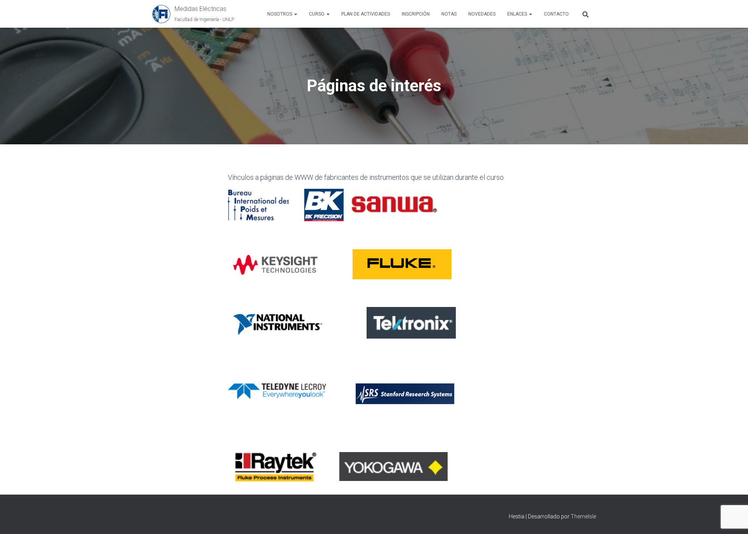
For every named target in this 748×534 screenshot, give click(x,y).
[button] (295, 14)
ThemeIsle (583, 516)
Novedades (482, 14)
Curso (317, 14)
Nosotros (280, 14)
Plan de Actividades (365, 14)
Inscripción (416, 14)
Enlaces (517, 14)
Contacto (556, 14)
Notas (449, 14)
